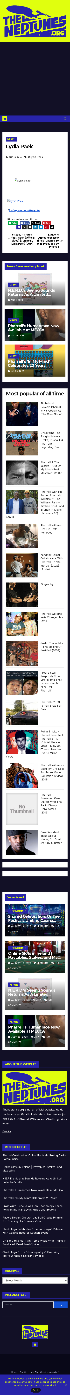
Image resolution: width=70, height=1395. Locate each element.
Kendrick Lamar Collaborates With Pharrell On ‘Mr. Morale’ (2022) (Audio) (52, 562)
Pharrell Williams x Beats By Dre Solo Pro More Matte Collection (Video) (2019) (52, 772)
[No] (66, 1384)
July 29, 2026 (19, 1037)
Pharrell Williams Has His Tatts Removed (51, 529)
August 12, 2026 (21, 963)
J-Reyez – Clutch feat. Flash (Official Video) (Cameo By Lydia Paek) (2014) (23, 239)
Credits (6, 1131)
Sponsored (18, 911)
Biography (47, 584)
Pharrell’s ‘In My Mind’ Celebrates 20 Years (29, 363)
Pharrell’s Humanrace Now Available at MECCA (33, 327)
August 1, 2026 (20, 1000)
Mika (38, 1000)
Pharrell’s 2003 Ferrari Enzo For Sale (51, 705)
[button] (65, 118)
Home (14, 1372)
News (11, 139)
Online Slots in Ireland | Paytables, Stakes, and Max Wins (34, 957)
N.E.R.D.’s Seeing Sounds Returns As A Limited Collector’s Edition (31, 294)
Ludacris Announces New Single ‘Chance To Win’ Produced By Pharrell (48, 240)
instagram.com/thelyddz (24, 210)
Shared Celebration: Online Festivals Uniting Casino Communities (34, 920)
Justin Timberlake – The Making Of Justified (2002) (52, 647)
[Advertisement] (35, 79)
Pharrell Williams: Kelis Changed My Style (52, 617)
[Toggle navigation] (35, 118)
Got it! (36, 1390)
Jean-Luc (43, 926)
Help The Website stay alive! (44, 1372)
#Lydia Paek (35, 157)
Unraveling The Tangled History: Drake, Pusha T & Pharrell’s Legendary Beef (52, 440)
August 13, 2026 (21, 926)
